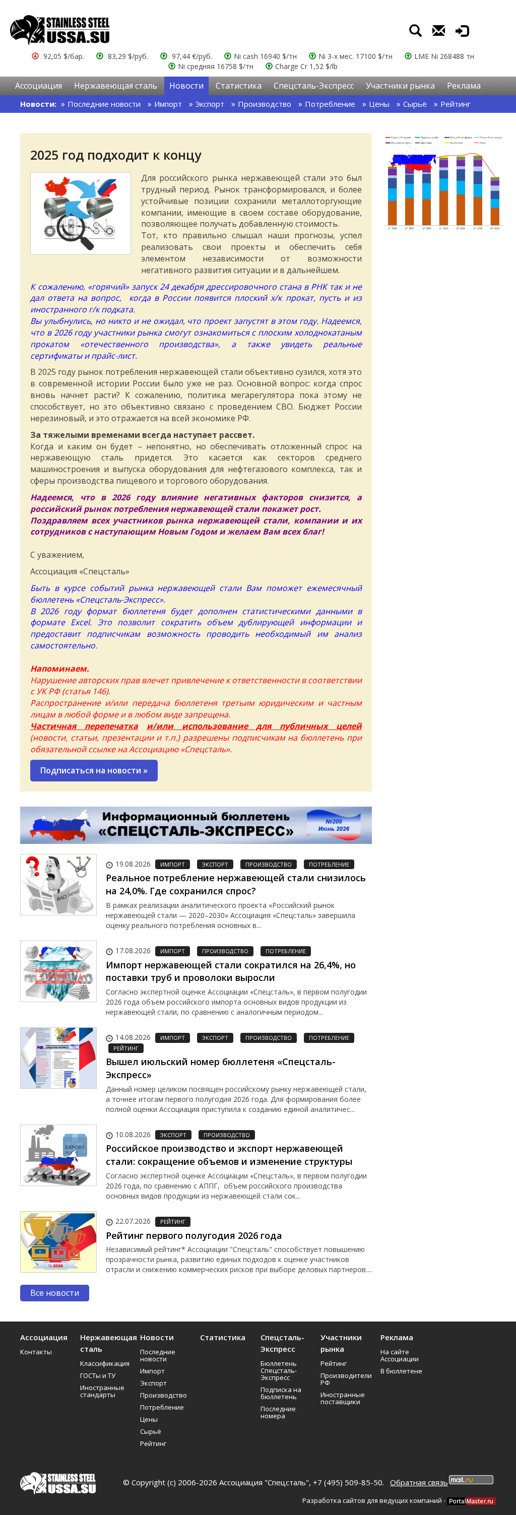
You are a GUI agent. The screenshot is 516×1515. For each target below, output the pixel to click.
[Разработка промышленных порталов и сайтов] (471, 1500)
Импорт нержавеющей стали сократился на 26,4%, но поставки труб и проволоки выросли (231, 971)
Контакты (36, 1351)
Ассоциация (38, 85)
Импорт (168, 104)
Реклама (464, 85)
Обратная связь (419, 1482)
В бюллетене (401, 1370)
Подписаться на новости (94, 770)
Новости (186, 85)
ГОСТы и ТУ (97, 1375)
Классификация (105, 1363)
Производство (264, 104)
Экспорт (210, 104)
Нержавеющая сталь (115, 85)
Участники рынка (400, 85)
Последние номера (278, 1412)
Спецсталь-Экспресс (314, 85)
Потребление (330, 104)
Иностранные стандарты (102, 1391)
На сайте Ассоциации (399, 1355)
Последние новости (104, 104)
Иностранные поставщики (342, 1398)
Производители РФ (346, 1379)
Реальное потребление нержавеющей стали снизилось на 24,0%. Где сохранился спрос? (236, 884)
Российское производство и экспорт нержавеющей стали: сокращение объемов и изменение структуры (229, 1154)
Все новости (54, 1292)
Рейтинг (455, 104)
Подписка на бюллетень (281, 1393)
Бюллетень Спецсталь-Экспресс (279, 1370)
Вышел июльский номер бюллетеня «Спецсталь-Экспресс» (221, 1068)
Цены (379, 104)
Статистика (239, 85)
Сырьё (415, 104)
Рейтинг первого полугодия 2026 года (194, 1235)
